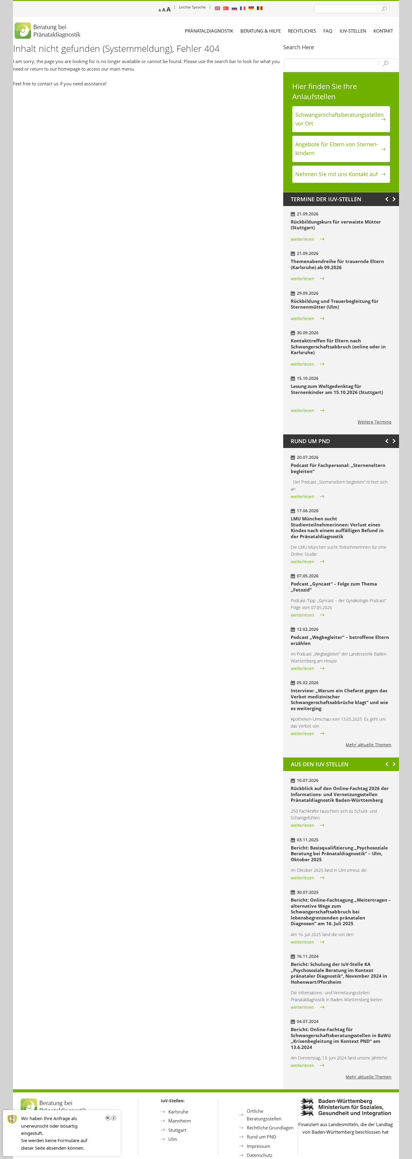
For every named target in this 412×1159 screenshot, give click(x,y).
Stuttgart (177, 1130)
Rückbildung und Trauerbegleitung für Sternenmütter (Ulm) (335, 304)
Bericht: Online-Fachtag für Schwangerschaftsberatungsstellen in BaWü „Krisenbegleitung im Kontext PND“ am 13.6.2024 (341, 1038)
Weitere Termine (374, 422)
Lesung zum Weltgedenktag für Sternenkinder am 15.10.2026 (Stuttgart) (337, 389)
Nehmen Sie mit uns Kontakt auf (336, 174)
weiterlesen (302, 239)
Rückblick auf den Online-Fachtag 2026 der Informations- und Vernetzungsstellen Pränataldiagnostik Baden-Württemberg (340, 794)
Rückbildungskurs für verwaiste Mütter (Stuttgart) (336, 225)
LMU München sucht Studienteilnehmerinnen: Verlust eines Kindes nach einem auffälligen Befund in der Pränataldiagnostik (337, 527)
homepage (69, 69)
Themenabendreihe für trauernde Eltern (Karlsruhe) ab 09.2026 (337, 264)
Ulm (172, 1139)
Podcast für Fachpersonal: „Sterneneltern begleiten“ (338, 468)
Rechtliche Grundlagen (270, 1128)
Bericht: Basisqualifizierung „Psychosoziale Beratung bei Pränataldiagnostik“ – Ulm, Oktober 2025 (339, 853)
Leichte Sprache (192, 7)
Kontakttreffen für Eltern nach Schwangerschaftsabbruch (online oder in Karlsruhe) (338, 346)
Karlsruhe (178, 1112)
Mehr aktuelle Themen (368, 745)
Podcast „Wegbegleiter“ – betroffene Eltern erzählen (340, 640)
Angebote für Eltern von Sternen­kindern (336, 149)
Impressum (258, 1146)
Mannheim (179, 1121)
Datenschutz (259, 1155)
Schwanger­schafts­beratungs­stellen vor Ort (339, 119)
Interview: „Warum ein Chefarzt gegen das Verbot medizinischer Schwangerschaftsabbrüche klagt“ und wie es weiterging (339, 699)
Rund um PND (261, 1137)
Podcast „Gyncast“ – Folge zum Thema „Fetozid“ (334, 587)
